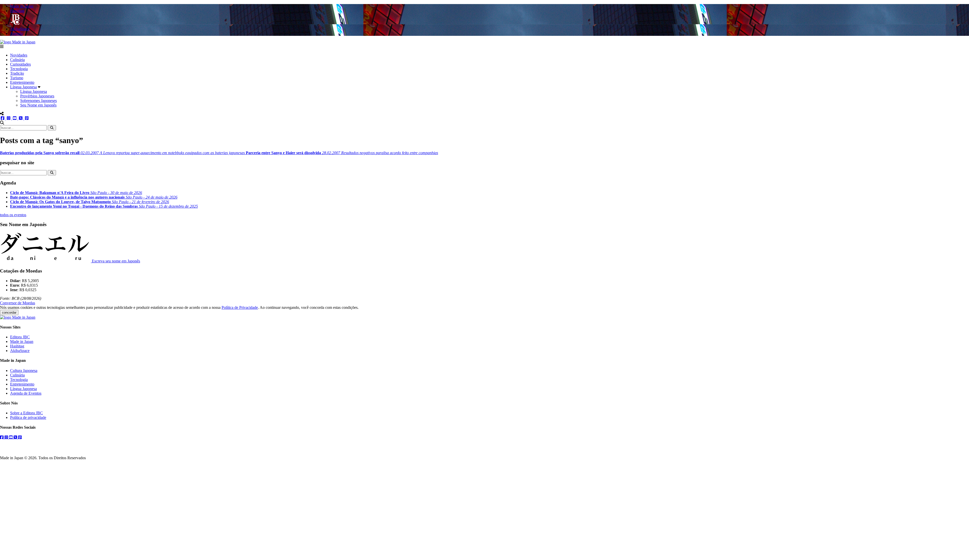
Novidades (18, 55)
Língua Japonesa (23, 87)
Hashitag (17, 346)
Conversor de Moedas (17, 303)
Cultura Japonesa (23, 370)
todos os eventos (13, 215)
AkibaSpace (20, 350)
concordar (9, 312)
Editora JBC (20, 337)
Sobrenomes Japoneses (38, 100)
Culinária (17, 60)
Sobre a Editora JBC (26, 413)
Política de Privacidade (240, 307)
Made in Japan (21, 341)
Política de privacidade (28, 417)
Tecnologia (19, 69)
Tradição (17, 73)
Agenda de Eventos (25, 393)
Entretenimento (22, 82)
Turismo (16, 78)
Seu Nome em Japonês (38, 105)
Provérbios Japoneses (37, 96)
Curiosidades (20, 64)
